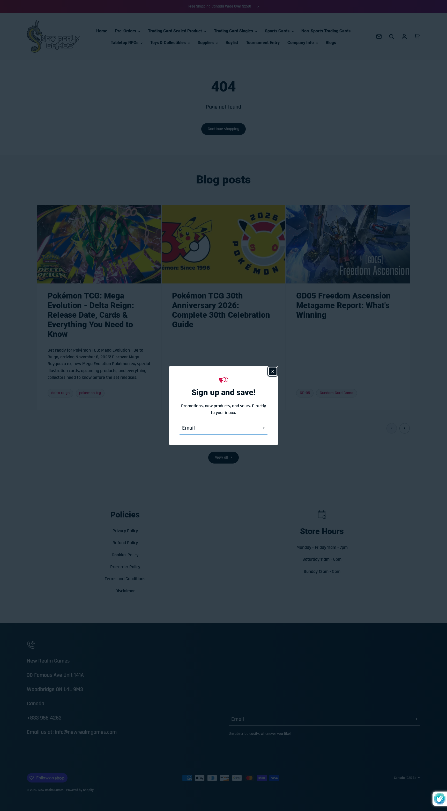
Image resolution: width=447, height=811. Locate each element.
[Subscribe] (264, 428)
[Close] (273, 371)
